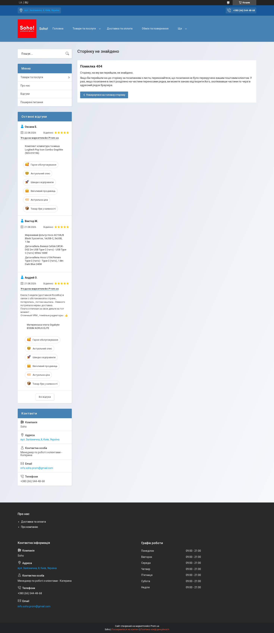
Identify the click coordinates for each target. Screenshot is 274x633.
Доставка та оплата (120, 28)
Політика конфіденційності (155, 629)
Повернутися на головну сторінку (105, 94)
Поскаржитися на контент (125, 629)
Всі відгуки (45, 396)
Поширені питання (32, 102)
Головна (58, 28)
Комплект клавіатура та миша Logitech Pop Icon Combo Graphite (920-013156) (44, 149)
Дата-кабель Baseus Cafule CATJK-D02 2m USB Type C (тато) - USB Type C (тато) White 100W (45, 249)
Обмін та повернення (155, 28)
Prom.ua (155, 626)
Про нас (25, 85)
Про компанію (29, 526)
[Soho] (27, 28)
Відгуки (25, 93)
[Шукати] (67, 53)
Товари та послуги (84, 28)
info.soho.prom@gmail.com (37, 467)
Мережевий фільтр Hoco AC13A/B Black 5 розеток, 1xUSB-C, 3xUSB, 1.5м (44, 238)
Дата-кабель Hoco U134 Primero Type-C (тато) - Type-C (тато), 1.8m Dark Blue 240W (44, 261)
